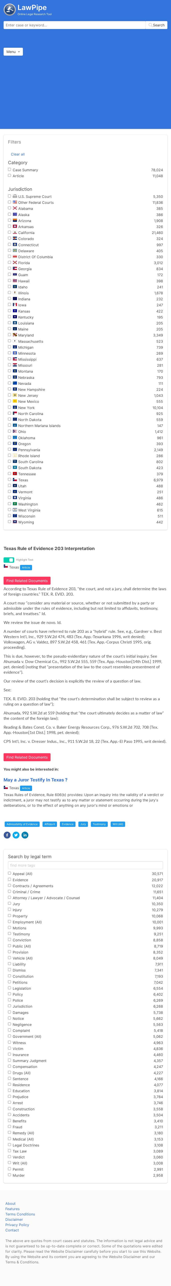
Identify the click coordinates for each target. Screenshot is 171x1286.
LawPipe (32, 7)
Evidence (67, 824)
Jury (83, 824)
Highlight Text (24, 559)
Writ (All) (118, 824)
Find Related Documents (27, 580)
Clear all (18, 154)
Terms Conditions (20, 1214)
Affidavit (50, 824)
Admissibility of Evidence (22, 824)
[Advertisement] (85, 92)
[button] (7, 835)
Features (12, 1209)
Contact (12, 1230)
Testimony (99, 824)
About (10, 1203)
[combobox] (85, 25)
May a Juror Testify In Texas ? (35, 780)
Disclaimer (14, 1219)
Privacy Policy (17, 1225)
